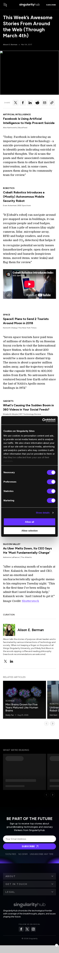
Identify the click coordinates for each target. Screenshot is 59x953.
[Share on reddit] (37, 103)
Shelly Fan (9, 715)
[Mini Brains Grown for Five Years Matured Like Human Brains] (24, 700)
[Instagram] (33, 929)
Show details (43, 512)
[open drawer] (5, 4)
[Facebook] (21, 929)
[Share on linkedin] (30, 103)
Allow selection (29, 530)
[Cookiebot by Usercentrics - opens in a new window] (42, 420)
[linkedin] (11, 661)
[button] (29, 876)
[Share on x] (16, 103)
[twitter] (5, 661)
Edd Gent (53, 715)
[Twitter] (27, 929)
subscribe (51, 5)
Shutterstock (30, 601)
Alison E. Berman (10, 44)
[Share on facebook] (23, 103)
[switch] (51, 481)
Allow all (29, 522)
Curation (9, 614)
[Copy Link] (52, 103)
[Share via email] (45, 103)
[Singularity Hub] (29, 5)
